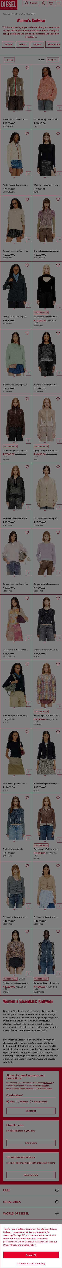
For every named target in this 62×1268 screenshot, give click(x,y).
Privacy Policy (10, 1245)
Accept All (31, 1255)
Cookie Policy (29, 1245)
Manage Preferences (35, 1241)
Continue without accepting (31, 1263)
